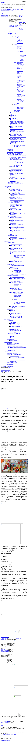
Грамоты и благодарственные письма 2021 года (21, 96)
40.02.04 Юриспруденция (16, 192)
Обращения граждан (12, 353)
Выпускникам (10, 264)
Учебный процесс (11, 242)
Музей (15, 44)
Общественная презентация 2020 (18, 274)
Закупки (15, 161)
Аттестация (13, 327)
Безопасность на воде (19, 293)
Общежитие (13, 208)
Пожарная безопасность (19, 302)
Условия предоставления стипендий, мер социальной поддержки (16, 205)
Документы (13, 115)
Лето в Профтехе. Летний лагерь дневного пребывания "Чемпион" (18, 180)
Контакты (6, 351)
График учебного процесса (16, 247)
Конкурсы (12, 310)
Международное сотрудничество (18, 137)
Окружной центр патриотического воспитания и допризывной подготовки (17, 168)
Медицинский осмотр (15, 228)
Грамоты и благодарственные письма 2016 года (21, 70)
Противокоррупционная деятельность (19, 146)
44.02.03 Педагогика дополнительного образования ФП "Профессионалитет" (17, 194)
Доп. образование (8, 342)
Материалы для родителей (17, 284)
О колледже (16, 36)
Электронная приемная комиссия (18, 226)
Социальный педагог (15, 281)
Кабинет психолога (14, 288)
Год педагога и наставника (17, 110)
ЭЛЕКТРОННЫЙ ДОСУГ (16, 317)
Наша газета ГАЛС (11, 350)
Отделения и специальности (13, 187)
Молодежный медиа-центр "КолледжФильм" (16, 171)
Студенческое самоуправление (17, 277)
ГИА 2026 (12, 267)
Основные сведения (11, 33)
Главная (2, 371)
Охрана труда (13, 340)
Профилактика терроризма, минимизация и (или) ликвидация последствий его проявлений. (15, 183)
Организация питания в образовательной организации (17, 139)
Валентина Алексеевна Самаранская (23, 54)
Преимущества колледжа (13, 202)
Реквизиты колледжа (12, 362)
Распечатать (3, 384)
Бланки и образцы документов (17, 227)
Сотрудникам (7, 319)
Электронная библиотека (16, 313)
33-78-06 (3, 2)
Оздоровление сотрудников (20, 108)
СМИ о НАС (20, 43)
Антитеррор (13, 331)
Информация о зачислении (16, 224)
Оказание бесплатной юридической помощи (15, 330)
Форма (11, 150)
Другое (15, 299)
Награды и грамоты (18, 62)
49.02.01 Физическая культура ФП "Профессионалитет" (17, 200)
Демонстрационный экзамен (17, 265)
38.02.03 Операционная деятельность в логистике (16, 190)
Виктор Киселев (22, 57)
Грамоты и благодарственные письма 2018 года (21, 80)
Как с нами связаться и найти (14, 354)
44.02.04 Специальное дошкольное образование (16, 198)
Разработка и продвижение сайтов (9, 714)
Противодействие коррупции (17, 143)
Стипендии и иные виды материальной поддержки (16, 135)
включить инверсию (21, 29)
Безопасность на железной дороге (17, 296)
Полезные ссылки (14, 356)
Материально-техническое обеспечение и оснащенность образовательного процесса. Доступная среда (17, 123)
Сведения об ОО (8, 31)
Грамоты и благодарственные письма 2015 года (21, 65)
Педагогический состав (15, 119)
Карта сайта (10, 364)
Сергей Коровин (22, 60)
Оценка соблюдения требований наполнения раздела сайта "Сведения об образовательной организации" (17, 359)
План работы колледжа (15, 323)
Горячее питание (14, 253)
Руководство (13, 118)
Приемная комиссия (11, 216)
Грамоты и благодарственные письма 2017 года (21, 75)
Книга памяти (20, 51)
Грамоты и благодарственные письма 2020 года (21, 91)
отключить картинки (21, 26)
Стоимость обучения (12, 235)
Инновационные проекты (16, 326)
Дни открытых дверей (15, 209)
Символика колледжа (19, 41)
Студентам (6, 241)
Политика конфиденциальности (6, 650)
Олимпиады (13, 311)
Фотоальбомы (17, 106)
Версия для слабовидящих (22, 21)
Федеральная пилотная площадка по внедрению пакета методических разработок (18, 158)
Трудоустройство (14, 268)
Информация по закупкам (20, 163)
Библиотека (10, 309)
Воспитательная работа (12, 275)
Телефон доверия (14, 286)
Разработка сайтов (5, 740)
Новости (12, 336)
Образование (13, 116)
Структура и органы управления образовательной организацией (17, 113)
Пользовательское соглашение (5, 652)
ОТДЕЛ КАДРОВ (11, 339)
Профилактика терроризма (17, 304)
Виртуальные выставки (15, 314)
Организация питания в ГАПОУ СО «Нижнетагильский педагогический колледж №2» (19, 258)
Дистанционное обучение (16, 244)
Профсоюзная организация (13, 333)
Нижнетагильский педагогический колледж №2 (5, 16)
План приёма (13, 223)
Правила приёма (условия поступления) (16, 218)
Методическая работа (15, 324)
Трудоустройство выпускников (17, 272)
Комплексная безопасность (16, 292)
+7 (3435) (3, 1)
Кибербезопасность (18, 300)
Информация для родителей (16, 282)
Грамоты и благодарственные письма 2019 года (21, 85)
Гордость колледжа (19, 49)
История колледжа (19, 38)
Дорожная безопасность (19, 297)
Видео (15, 104)
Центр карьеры (17, 270)
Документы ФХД (18, 165)
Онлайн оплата (13, 237)
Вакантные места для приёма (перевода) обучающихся (17, 132)
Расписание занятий (15, 245)
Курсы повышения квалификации (15, 346)
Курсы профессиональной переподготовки (13, 344)
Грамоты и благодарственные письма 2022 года (21, 101)
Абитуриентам (7, 186)
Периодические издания (16, 316)
